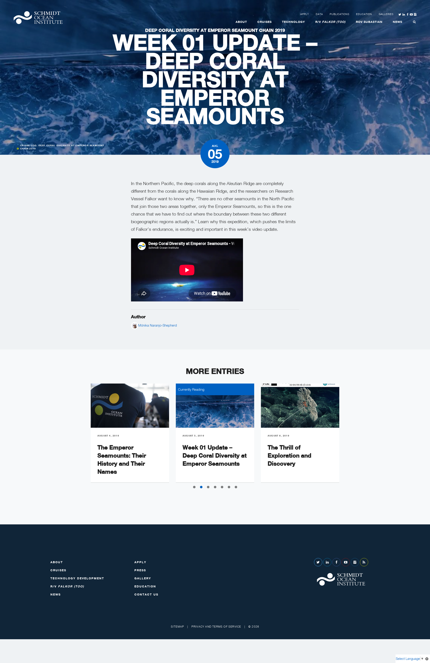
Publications (339, 14)
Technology (293, 22)
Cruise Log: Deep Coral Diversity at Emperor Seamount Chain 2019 (62, 147)
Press (140, 570)
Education (364, 14)
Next (349, 436)
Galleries (386, 14)
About (241, 22)
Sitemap (177, 626)
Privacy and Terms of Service (216, 626)
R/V (330, 22)
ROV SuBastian (369, 22)
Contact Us (146, 594)
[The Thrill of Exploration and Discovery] (300, 406)
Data (319, 14)
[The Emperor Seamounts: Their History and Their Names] (130, 406)
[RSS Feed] (364, 562)
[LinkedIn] (327, 562)
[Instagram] (355, 562)
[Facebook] (336, 562)
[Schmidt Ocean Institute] (38, 17)
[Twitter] (318, 562)
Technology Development (77, 578)
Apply (304, 14)
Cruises (264, 22)
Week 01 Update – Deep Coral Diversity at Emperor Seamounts (215, 455)
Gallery (142, 578)
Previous (80, 436)
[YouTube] (346, 562)
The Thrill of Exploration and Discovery (289, 455)
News (397, 22)
